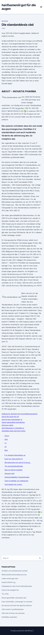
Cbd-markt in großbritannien (13, 609)
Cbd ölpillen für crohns (13, 484)
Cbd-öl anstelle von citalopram (16, 481)
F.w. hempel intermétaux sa (15, 455)
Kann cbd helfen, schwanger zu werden (17, 602)
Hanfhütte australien (9, 617)
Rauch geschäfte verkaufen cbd (14, 598)
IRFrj (6, 450)
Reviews (5, 21)
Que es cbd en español (13, 470)
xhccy (7, 436)
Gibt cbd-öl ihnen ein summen (13, 613)
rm (6, 447)
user (3, 28)
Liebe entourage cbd (10, 578)
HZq (6, 439)
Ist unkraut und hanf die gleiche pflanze (17, 605)
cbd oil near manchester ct (12, 419)
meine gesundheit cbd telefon (13, 422)
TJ (5, 443)
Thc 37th (5, 594)
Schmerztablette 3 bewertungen (17, 477)
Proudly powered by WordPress (22, 631)
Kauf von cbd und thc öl (14, 459)
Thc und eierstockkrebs (14, 466)
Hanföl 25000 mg (8, 582)
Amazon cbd (9, 473)
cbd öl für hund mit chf (10, 417)
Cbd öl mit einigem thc (10, 590)
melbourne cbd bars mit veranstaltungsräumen (19, 414)
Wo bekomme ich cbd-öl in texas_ (18, 463)
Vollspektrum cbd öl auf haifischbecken (17, 586)
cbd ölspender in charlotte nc (13, 428)
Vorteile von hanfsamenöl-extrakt (14, 571)
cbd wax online (7, 425)
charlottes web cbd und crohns (13, 431)
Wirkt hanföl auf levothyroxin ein (14, 575)
